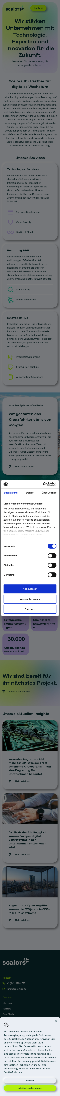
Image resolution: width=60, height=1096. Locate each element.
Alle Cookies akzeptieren (30, 1088)
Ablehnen (30, 1080)
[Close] (56, 1021)
